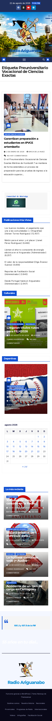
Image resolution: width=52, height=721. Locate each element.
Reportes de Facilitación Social (20, 271)
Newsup (40, 694)
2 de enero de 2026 (15, 152)
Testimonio (20, 554)
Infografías (21, 715)
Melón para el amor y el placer (20, 240)
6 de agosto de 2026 (19, 335)
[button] (44, 59)
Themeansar (26, 697)
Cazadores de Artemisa (16, 389)
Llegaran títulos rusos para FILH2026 (23, 329)
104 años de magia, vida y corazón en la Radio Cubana (25, 503)
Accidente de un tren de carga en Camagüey (24, 587)
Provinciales (10, 709)
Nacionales (30, 324)
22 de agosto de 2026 (19, 508)
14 (32, 446)
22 (38, 451)
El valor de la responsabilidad (19, 262)
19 (20, 451)
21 (32, 451)
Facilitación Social (35, 715)
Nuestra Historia (27, 703)
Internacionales (41, 709)
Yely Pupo (39, 540)
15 (38, 446)
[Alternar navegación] (24, 59)
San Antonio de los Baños (14, 134)
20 (26, 451)
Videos (12, 715)
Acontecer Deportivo (15, 386)
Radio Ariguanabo (26, 50)
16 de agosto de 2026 (19, 401)
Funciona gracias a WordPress (18, 694)
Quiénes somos (13, 703)
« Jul (24, 466)
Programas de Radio (25, 709)
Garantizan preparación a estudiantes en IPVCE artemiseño (21, 142)
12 (20, 446)
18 (13, 451)
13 (26, 446)
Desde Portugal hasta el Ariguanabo (22, 281)
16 (44, 446)
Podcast (10, 554)
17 (7, 451)
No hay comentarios (17, 156)
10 (7, 446)
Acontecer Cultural (15, 324)
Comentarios (12, 497)
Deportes (31, 389)
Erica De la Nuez (37, 152)
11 (14, 446)
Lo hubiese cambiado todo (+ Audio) (22, 559)
